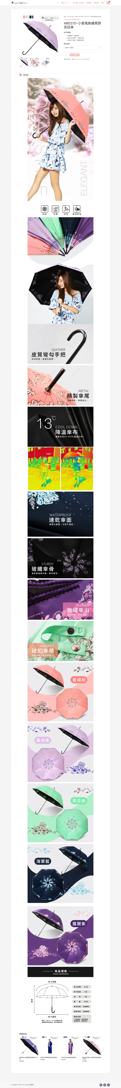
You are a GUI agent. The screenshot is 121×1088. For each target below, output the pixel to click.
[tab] (20, 75)
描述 (20, 75)
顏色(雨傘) (67, 44)
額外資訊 (25, 75)
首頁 (65, 16)
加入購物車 (74, 55)
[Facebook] (101, 1085)
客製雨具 (96, 3)
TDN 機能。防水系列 (78, 3)
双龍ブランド (65, 3)
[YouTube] (104, 1085)
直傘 (76, 16)
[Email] (108, 1085)
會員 (102, 3)
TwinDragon (70, 16)
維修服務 (88, 3)
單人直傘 (81, 16)
